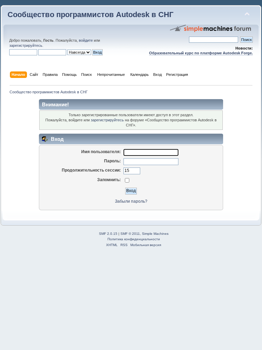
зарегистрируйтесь (25, 45)
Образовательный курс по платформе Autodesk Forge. (201, 53)
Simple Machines (155, 233)
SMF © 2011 (130, 233)
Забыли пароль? (131, 201)
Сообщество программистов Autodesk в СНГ (90, 14)
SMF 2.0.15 (108, 233)
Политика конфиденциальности (133, 239)
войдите (86, 40)
